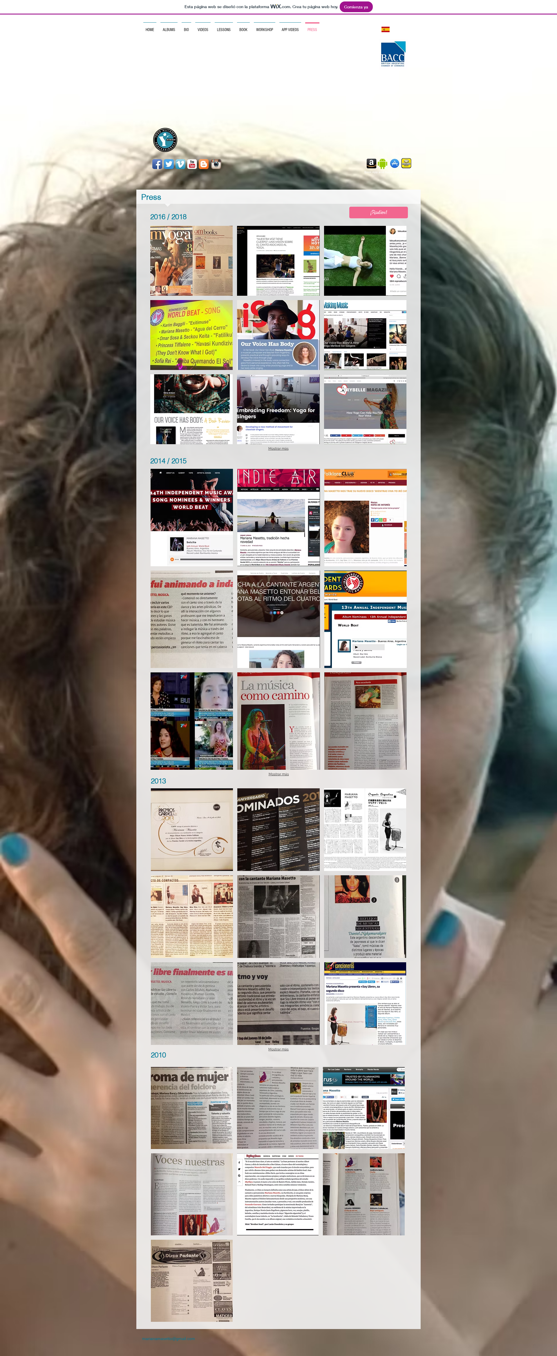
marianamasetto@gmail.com (168, 1338)
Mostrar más (278, 448)
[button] (191, 261)
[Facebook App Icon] (157, 164)
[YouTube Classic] (192, 164)
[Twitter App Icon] (169, 164)
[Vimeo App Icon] (180, 164)
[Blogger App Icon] (204, 164)
